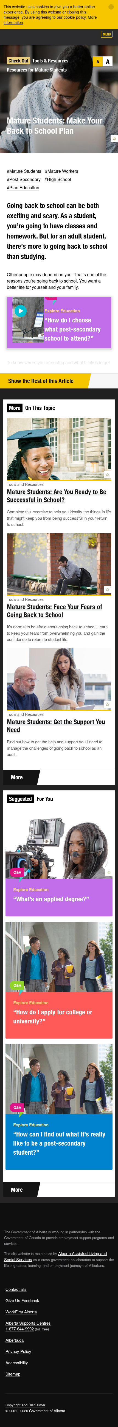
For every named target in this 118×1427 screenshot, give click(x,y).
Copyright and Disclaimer (25, 1404)
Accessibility (16, 1362)
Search (91, 36)
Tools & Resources (50, 61)
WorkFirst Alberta (21, 1311)
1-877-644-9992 (19, 1329)
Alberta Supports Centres (28, 1323)
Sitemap (12, 1374)
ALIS (33, 37)
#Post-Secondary (24, 179)
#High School (57, 179)
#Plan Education (23, 187)
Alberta (14, 37)
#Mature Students (24, 171)
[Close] (111, 7)
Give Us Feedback (22, 1300)
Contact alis (16, 1289)
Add (64, 36)
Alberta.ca (14, 1340)
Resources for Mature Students (37, 70)
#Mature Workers (61, 171)
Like (78, 36)
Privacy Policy (18, 1351)
